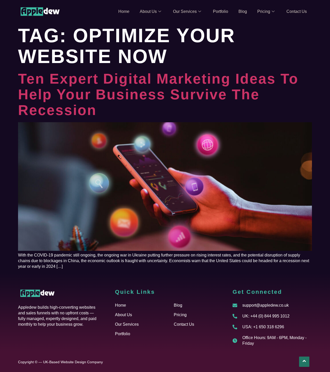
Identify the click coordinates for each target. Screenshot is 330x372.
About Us (148, 11)
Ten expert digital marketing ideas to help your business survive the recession (158, 94)
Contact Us (296, 11)
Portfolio (220, 11)
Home (123, 11)
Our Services (185, 11)
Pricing (263, 11)
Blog (242, 11)
